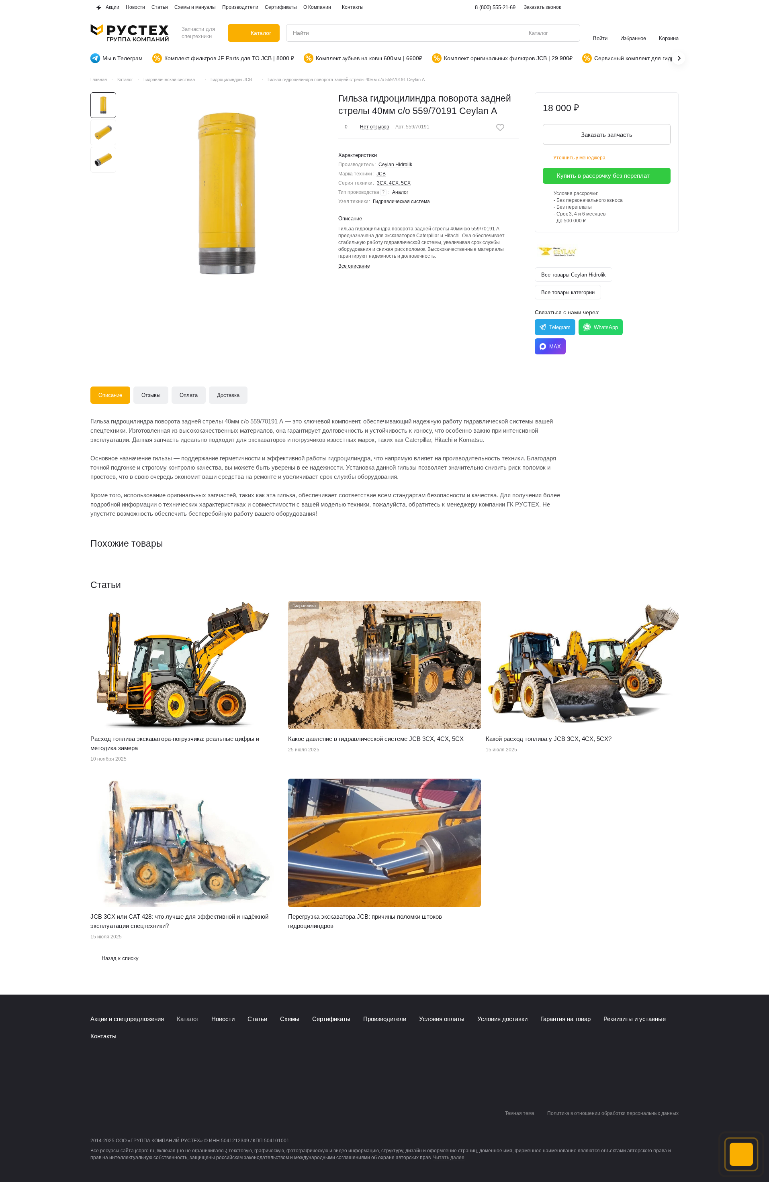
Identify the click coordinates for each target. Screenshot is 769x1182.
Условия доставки (502, 1018)
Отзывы (150, 395)
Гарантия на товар (565, 1018)
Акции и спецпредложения (127, 1018)
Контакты (103, 1036)
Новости (223, 1018)
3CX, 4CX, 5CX (394, 183)
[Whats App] (127, 1065)
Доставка (228, 395)
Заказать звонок (542, 7)
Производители (384, 1018)
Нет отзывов (374, 127)
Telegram (560, 327)
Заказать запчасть (606, 134)
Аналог (400, 192)
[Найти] (569, 33)
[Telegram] (111, 1065)
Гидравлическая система (401, 201)
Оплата (189, 395)
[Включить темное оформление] (674, 7)
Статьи (257, 1018)
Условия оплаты (441, 1018)
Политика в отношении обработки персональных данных (613, 1113)
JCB (381, 174)
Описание (110, 395)
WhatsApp (606, 327)
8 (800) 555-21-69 (495, 7)
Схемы (289, 1018)
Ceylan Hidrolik (395, 164)
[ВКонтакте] (95, 1065)
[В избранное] (500, 128)
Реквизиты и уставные (634, 1018)
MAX (555, 347)
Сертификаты (331, 1018)
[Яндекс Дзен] (143, 1065)
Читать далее (448, 1157)
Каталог (187, 1018)
